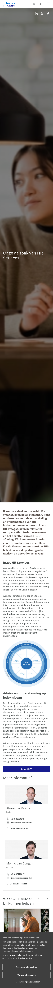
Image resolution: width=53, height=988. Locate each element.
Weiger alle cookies (26, 975)
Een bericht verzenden (21, 822)
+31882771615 (17, 818)
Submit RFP (26, 768)
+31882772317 (17, 874)
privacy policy (16, 955)
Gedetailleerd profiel (19, 828)
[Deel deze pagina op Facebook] (48, 13)
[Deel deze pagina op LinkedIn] (36, 13)
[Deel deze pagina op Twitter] (42, 13)
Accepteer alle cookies (26, 966)
